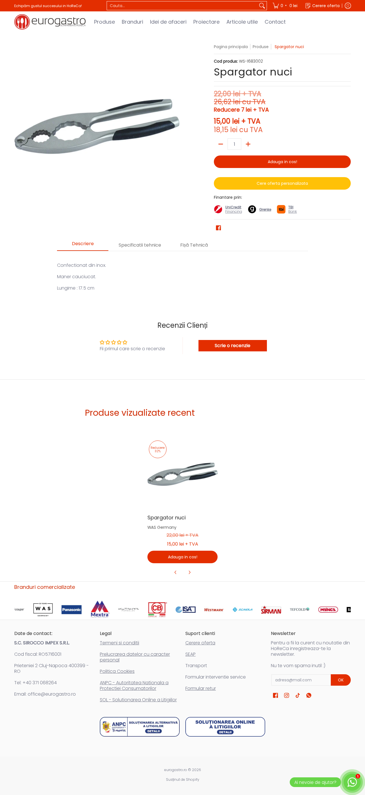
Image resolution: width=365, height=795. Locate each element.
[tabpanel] (182, 274)
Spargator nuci (166, 517)
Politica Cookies (117, 671)
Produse (261, 47)
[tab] (82, 245)
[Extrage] (221, 144)
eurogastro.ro (175, 769)
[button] (218, 228)
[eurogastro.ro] (50, 21)
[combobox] (182, 5)
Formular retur (200, 688)
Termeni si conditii (119, 643)
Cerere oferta (200, 643)
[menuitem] (285, 5)
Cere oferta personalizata (282, 183)
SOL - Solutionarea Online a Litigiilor (138, 699)
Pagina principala (231, 47)
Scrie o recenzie (232, 345)
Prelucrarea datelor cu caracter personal (135, 657)
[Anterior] (175, 572)
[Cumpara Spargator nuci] (182, 474)
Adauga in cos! (282, 162)
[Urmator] (189, 572)
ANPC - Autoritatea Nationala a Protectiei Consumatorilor (134, 685)
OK (341, 680)
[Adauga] (248, 144)
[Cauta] (262, 5)
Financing (233, 211)
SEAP (190, 654)
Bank (292, 209)
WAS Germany (162, 527)
